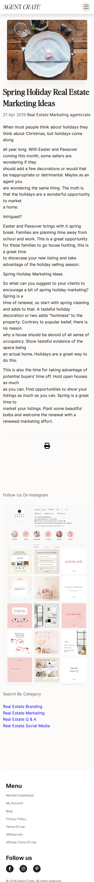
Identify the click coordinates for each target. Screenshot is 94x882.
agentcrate (80, 114)
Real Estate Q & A (19, 719)
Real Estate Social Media (26, 725)
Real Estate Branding (22, 706)
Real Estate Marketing (48, 114)
